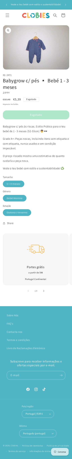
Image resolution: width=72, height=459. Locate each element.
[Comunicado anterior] (6, 4)
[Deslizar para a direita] (43, 291)
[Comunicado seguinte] (65, 4)
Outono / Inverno (19, 213)
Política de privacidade (58, 445)
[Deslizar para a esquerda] (28, 291)
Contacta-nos (14, 331)
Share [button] (10, 223)
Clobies (14, 445)
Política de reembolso (32, 445)
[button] (7, 15)
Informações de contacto (41, 451)
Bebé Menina (16, 198)
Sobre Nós (12, 315)
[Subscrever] (61, 375)
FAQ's (10, 323)
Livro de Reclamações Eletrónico (26, 348)
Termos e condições (18, 340)
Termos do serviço (17, 451)
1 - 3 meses (15, 184)
